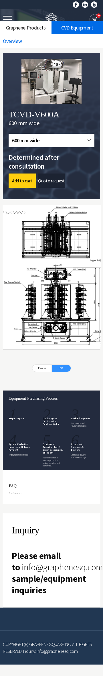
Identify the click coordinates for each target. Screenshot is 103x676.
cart (95, 19)
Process (42, 367)
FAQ (61, 367)
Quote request (51, 181)
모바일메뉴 (7, 19)
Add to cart (22, 181)
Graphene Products (26, 27)
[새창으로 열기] (76, 4)
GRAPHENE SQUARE (51, 19)
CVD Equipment (77, 27)
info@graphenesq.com (62, 567)
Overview (12, 41)
